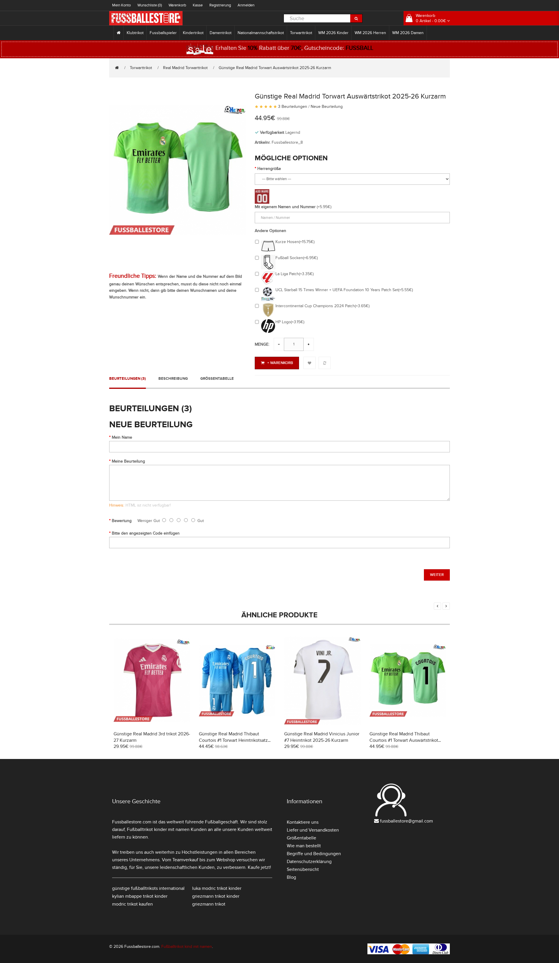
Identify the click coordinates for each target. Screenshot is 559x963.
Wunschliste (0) (149, 5)
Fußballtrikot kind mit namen (186, 946)
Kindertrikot (193, 32)
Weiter (437, 574)
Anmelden (246, 5)
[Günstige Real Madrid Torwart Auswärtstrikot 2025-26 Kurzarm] (177, 169)
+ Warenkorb (280, 363)
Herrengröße (269, 168)
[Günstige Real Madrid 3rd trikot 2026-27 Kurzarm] (152, 679)
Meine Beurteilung (128, 461)
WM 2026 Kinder (333, 32)
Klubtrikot (135, 32)
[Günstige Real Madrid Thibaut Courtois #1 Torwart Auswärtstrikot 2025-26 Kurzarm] (407, 679)
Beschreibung (173, 378)
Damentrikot (220, 32)
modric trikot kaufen (132, 904)
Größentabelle (217, 378)
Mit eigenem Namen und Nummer (285, 206)
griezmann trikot (208, 904)
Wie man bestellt (304, 846)
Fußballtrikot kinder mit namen (158, 829)
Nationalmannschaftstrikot (261, 32)
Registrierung (220, 5)
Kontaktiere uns (303, 822)
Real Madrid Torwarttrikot (185, 67)
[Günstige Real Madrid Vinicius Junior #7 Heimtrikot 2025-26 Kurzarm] (322, 679)
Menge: (262, 344)
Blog (291, 877)
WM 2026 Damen (408, 32)
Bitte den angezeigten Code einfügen (146, 533)
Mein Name (122, 437)
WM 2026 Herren (370, 32)
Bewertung (122, 520)
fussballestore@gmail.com (406, 821)
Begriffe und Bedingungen (314, 854)
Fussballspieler (163, 32)
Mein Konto (121, 5)
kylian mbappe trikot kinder (139, 896)
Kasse (198, 5)
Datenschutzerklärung (309, 861)
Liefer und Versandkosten (313, 830)
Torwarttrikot (301, 32)
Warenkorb (177, 5)
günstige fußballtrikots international (148, 888)
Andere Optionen (270, 230)
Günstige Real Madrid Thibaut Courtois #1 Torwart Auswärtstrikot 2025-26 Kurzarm (403, 740)
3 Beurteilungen (292, 106)
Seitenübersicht (303, 869)
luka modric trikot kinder (216, 888)
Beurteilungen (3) (127, 378)
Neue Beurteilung (327, 106)
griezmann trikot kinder (215, 896)
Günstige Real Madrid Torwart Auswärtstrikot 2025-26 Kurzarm (275, 67)
